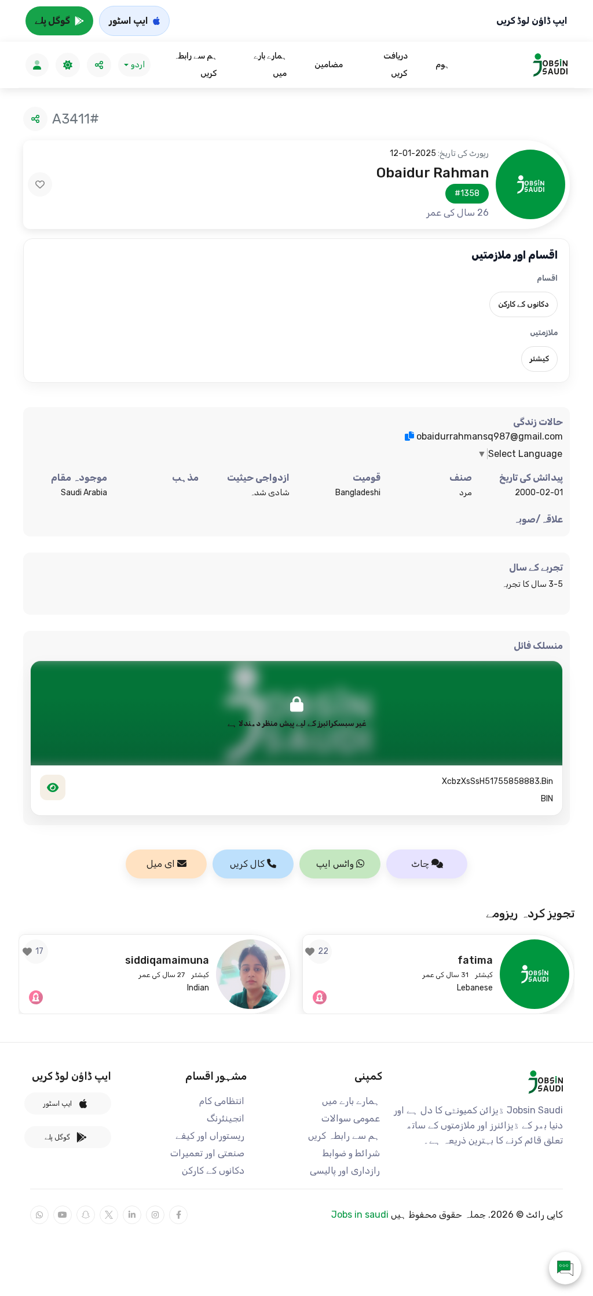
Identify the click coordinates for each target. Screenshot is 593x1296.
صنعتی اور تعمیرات (207, 1153)
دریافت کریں (395, 64)
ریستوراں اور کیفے (209, 1135)
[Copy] (409, 436)
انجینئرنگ (225, 1118)
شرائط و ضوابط (351, 1153)
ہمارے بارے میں (270, 64)
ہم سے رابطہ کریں (195, 64)
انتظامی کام (221, 1100)
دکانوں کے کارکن (213, 1170)
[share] (99, 65)
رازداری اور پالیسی (345, 1170)
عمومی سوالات (350, 1118)
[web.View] (52, 787)
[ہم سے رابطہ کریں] (565, 1268)
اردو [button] (138, 65)
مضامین (328, 65)
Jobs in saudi (360, 1214)
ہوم (442, 65)
